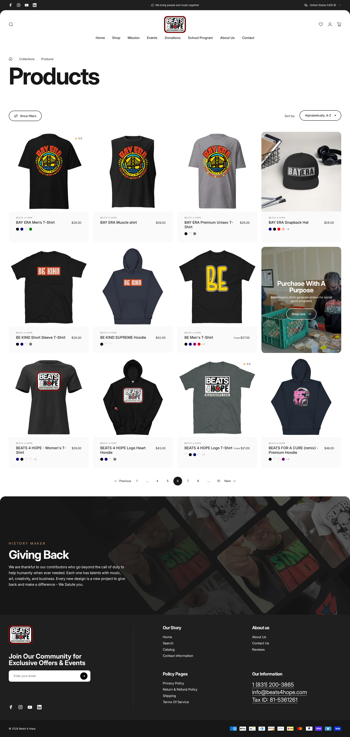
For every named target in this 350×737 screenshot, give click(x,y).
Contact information (178, 656)
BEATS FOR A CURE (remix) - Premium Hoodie (293, 450)
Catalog (169, 649)
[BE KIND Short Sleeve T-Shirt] (49, 287)
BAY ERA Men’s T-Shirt (35, 222)
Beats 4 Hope (24, 217)
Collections (26, 59)
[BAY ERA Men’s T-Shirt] (49, 172)
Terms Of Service (176, 702)
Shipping (169, 696)
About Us (259, 637)
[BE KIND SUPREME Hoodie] (133, 287)
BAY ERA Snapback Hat (289, 222)
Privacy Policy (173, 683)
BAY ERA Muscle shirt (118, 222)
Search (168, 643)
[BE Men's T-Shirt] (217, 287)
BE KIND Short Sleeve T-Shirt (40, 337)
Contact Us (260, 643)
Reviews (258, 649)
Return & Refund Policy (180, 689)
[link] (275, 699)
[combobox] (323, 5)
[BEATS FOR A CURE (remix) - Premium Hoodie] (301, 397)
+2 (35, 459)
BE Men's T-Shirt (198, 337)
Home (167, 637)
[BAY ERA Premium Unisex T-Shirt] (217, 172)
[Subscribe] (84, 676)
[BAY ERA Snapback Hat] (301, 172)
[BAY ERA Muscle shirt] (133, 172)
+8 (287, 229)
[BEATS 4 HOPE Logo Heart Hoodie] (133, 397)
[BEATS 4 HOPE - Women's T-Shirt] (49, 397)
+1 (203, 344)
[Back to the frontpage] (10, 59)
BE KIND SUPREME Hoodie (123, 337)
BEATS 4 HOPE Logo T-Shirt (208, 448)
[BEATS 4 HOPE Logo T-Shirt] (217, 397)
